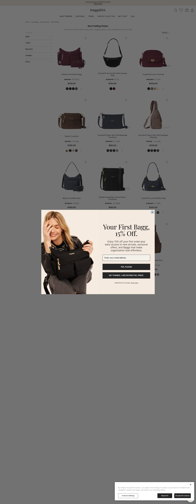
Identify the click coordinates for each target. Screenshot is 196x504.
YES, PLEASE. (126, 267)
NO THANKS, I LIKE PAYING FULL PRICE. (126, 275)
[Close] (190, 484)
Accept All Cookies (182, 496)
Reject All (164, 496)
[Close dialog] (152, 212)
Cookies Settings (128, 496)
